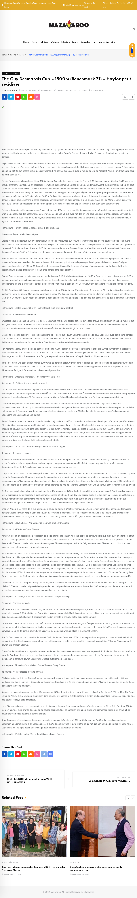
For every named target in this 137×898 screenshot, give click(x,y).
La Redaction (10, 90)
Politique (44, 42)
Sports (75, 42)
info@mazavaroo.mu (75, 5)
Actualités (7, 862)
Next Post (122, 777)
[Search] (134, 29)
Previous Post (17, 776)
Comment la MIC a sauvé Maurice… (109, 781)
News (34, 42)
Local (22, 55)
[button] (127, 797)
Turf (94, 42)
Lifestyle (65, 42)
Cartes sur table (107, 42)
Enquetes (85, 42)
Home (26, 42)
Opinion (55, 42)
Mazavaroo (89, 892)
